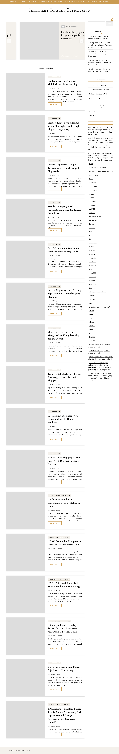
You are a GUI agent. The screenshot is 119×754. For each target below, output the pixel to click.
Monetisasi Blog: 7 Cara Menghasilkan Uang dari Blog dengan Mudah (63, 335)
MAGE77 (92, 326)
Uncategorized (54, 77)
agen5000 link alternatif (98, 168)
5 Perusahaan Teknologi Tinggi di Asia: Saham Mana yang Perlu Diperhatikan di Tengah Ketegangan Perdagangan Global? (65, 715)
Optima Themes (25, 750)
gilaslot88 (92, 296)
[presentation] (9, 41)
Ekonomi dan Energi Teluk (41, 2)
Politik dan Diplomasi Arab (100, 2)
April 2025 (92, 115)
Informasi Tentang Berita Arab (59, 10)
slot (90, 239)
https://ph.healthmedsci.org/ (99, 307)
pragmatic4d (93, 175)
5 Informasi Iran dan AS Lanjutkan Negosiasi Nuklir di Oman (64, 503)
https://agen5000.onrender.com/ (101, 171)
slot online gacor (95, 216)
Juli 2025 (92, 111)
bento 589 (92, 254)
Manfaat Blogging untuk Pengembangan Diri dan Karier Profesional (64, 35)
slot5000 (92, 232)
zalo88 (91, 311)
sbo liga (91, 224)
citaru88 (92, 303)
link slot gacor (94, 140)
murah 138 (93, 243)
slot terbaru (93, 220)
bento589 (92, 262)
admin (59, 88)
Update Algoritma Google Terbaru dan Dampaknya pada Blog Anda (64, 168)
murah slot (93, 205)
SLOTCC (92, 341)
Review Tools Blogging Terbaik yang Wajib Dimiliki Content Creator (64, 461)
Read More (55, 104)
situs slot (92, 228)
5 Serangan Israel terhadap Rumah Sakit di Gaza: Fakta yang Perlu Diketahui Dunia (62, 628)
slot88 (91, 164)
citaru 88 (92, 250)
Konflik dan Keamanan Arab (60, 2)
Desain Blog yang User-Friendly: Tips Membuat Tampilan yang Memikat (65, 293)
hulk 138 (92, 209)
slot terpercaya (106, 160)
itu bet (91, 194)
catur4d (92, 299)
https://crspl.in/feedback (97, 292)
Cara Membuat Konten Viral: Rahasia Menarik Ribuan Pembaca (63, 419)
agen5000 (92, 183)
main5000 (92, 318)
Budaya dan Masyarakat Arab (20, 2)
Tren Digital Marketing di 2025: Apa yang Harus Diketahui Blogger (65, 377)
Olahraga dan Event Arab (80, 2)
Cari (109, 24)
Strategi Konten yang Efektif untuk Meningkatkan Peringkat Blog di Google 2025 (65, 126)
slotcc (91, 179)
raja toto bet (93, 201)
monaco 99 (93, 186)
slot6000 (92, 288)
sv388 (91, 235)
